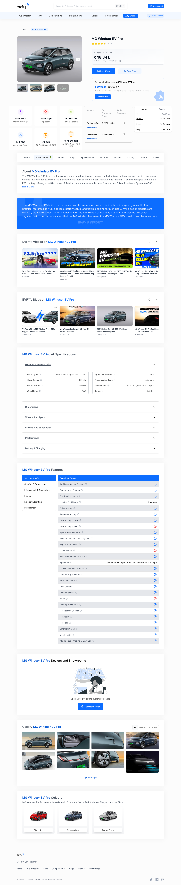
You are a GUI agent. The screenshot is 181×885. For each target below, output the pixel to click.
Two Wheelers (33, 868)
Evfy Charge (131, 16)
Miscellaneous (30, 508)
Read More (28, 186)
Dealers (118, 157)
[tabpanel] (90, 753)
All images (92, 778)
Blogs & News (75, 16)
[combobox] (90, 6)
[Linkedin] (157, 879)
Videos (95, 16)
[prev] (20, 59)
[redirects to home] (23, 6)
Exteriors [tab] (153, 727)
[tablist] (145, 727)
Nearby (144, 109)
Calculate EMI (102, 96)
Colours (143, 157)
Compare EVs (55, 16)
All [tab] (135, 727)
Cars (40, 15)
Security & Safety (32, 478)
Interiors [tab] (142, 727)
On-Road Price (130, 71)
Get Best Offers (103, 71)
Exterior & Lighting (33, 502)
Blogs (72, 157)
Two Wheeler (24, 16)
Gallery (130, 157)
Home (19, 868)
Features (104, 157)
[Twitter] (151, 879)
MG (24, 30)
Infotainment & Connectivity (37, 490)
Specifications (87, 157)
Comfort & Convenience (35, 484)
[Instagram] (162, 879)
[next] (78, 59)
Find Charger (111, 16)
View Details (92, 127)
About (27, 157)
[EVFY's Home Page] (90, 854)
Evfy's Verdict (42, 157)
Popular (162, 109)
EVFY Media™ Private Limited (35, 879)
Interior (27, 496)
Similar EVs (158, 157)
